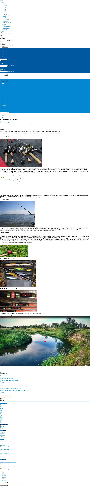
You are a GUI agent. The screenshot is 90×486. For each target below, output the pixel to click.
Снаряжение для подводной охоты (7, 25)
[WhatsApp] (4, 373)
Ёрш (5, 8)
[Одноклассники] (1, 373)
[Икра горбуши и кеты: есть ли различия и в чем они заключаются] (2, 450)
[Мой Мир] (6, 373)
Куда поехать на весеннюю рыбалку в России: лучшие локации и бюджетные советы (13, 390)
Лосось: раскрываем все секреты (5, 449)
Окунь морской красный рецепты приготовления (8, 462)
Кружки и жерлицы (6, 4)
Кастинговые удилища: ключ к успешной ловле (7, 397)
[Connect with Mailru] (1, 43)
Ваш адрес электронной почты (10, 39)
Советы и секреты (4, 116)
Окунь (5, 92)
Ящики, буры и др (6, 19)
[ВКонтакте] (0, 373)
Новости (3, 472)
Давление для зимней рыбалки (5, 454)
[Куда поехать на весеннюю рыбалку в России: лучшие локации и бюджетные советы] (10, 388)
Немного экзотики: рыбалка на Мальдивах (7, 393)
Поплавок (5, 85)
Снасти (2, 117)
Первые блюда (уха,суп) (6, 109)
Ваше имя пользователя (9, 40)
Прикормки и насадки (5, 21)
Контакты (2, 56)
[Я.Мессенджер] (5, 373)
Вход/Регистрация (3, 48)
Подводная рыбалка (4, 475)
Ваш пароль (8, 34)
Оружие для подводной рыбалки (7, 26)
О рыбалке (3, 115)
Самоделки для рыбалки (7, 15)
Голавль (5, 7)
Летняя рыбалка (2, 382)
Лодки (5, 17)
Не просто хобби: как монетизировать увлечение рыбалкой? (9, 380)
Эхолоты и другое (6, 18)
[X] (3, 373)
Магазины (3, 478)
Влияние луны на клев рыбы (4, 446)
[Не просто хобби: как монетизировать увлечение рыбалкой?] (6, 378)
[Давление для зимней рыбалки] (4, 453)
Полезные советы (5, 14)
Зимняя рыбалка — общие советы (7, 22)
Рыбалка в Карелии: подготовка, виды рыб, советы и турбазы (9, 383)
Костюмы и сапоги (6, 97)
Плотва (5, 12)
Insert (7, 485)
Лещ (5, 10)
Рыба (3, 87)
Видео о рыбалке (4, 477)
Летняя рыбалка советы (6, 20)
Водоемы (2, 55)
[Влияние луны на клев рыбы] (2, 445)
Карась (5, 9)
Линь (5, 11)
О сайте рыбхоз (3, 479)
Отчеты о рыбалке (4, 476)
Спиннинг (5, 5)
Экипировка (4, 16)
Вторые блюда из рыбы (6, 28)
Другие (5, 13)
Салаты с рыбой (5, 27)
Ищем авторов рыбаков (4, 480)
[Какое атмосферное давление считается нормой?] (2, 442)
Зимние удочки (6, 3)
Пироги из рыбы (5, 29)
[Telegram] (2, 373)
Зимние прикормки (5, 104)
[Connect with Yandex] (3, 43)
